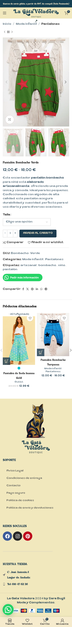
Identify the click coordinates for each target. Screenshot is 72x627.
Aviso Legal (14, 471)
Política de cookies (20, 500)
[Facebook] (7, 536)
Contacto (13, 485)
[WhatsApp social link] (41, 289)
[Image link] (36, 432)
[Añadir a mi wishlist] (30, 318)
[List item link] (36, 584)
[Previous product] (4, 32)
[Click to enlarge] (10, 120)
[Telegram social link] (46, 289)
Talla (6, 214)
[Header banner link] (36, 3)
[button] (8, 609)
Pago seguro (15, 493)
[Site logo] (36, 15)
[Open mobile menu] (4, 13)
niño (61, 265)
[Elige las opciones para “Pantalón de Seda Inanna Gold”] (6, 361)
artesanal (28, 265)
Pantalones (50, 24)
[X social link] (27, 289)
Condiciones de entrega (24, 478)
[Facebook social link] (23, 289)
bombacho (47, 265)
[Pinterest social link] (32, 289)
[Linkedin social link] (37, 289)
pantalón (10, 269)
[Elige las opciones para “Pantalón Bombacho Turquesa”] (40, 352)
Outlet (19, 382)
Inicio (7, 24)
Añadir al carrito (38, 233)
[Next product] (12, 32)
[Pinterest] (27, 536)
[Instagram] (17, 536)
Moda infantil (26, 24)
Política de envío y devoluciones (29, 508)
